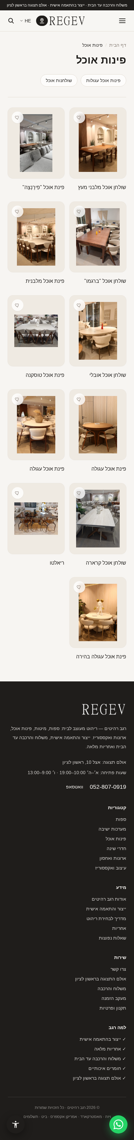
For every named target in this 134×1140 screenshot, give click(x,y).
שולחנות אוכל (59, 80)
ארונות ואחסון (113, 858)
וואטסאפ (74, 786)
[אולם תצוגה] (42, 21)
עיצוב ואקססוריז (110, 867)
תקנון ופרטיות (113, 1008)
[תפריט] (122, 21)
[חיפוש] (11, 21)
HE (28, 20)
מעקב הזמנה (113, 998)
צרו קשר (118, 969)
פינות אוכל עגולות (103, 80)
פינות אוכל (116, 838)
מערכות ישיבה (112, 829)
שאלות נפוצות (112, 938)
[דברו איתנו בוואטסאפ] (118, 1124)
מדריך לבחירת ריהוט (106, 918)
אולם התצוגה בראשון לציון (100, 978)
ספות (121, 819)
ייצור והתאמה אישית (106, 908)
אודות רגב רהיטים (109, 899)
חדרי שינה (116, 848)
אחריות (119, 928)
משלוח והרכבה (112, 988)
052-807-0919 (108, 787)
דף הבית (117, 45)
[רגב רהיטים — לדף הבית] (67, 21)
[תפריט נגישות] (16, 1124)
